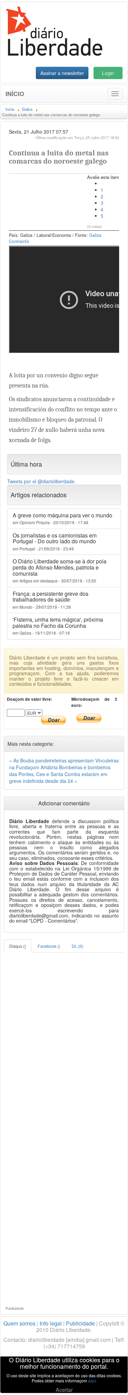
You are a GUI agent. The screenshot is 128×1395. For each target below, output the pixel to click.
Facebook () (49, 946)
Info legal (51, 1323)
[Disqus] (64, 1038)
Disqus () (17, 946)
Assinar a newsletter (62, 73)
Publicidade (80, 1323)
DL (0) (77, 946)
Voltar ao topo (107, 1381)
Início (14, 93)
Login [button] (108, 73)
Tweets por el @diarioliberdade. (41, 481)
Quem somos (19, 1323)
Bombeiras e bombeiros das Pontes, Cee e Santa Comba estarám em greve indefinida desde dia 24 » (60, 774)
